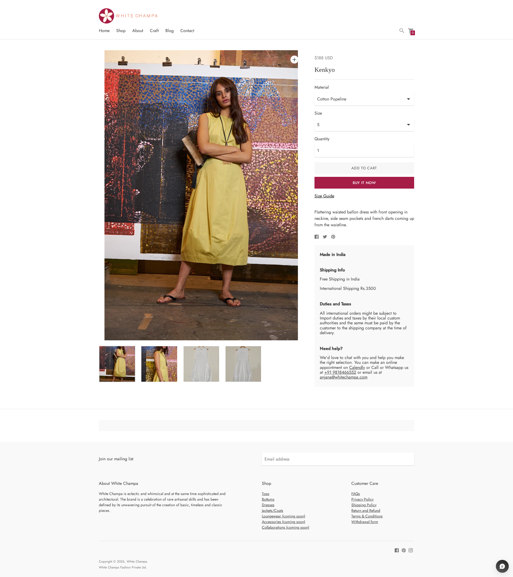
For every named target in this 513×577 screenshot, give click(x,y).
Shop (121, 31)
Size (318, 113)
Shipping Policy (363, 505)
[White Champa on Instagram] (411, 550)
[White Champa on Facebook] (397, 550)
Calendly (357, 367)
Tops (265, 493)
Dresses (268, 505)
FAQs (355, 493)
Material (321, 87)
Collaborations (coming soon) (285, 527)
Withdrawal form (364, 521)
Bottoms (268, 499)
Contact (187, 31)
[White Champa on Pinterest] (404, 550)
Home (104, 31)
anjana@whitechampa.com (343, 377)
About (137, 31)
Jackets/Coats (272, 510)
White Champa (137, 561)
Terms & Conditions (367, 516)
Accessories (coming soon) (283, 521)
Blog (169, 31)
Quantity (321, 139)
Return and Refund (365, 510)
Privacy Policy (362, 499)
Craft (154, 31)
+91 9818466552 (340, 372)
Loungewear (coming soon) (283, 516)
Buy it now (364, 182)
